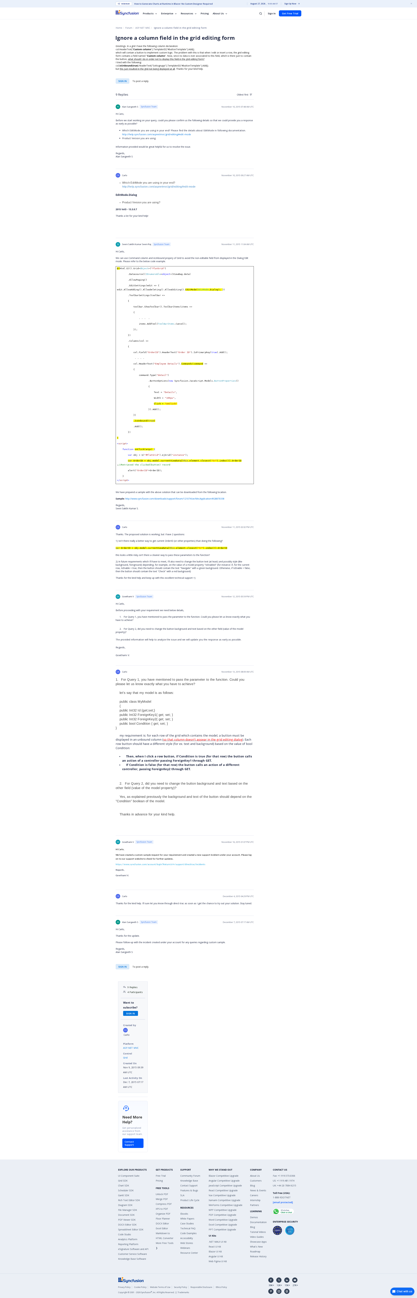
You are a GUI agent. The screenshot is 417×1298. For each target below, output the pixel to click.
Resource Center (189, 1252)
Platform (128, 1043)
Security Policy (180, 1287)
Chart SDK (123, 1185)
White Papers (187, 1218)
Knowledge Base (189, 1180)
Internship (255, 1200)
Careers (254, 1195)
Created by (129, 1025)
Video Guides (257, 1236)
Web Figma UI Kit (218, 1261)
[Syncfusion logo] (127, 12)
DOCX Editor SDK (127, 1224)
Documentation (258, 1222)
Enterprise (167, 13)
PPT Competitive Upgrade (222, 1229)
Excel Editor (162, 1228)
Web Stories (186, 1243)
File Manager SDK (127, 1209)
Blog (252, 1185)
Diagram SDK (125, 1205)
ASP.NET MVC (142, 27)
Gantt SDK (123, 1195)
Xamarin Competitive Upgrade (224, 1200)
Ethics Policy (221, 1287)
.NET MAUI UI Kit (218, 1241)
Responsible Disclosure (201, 1287)
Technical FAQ (187, 1228)
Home (119, 27)
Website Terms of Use (160, 1287)
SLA (182, 1195)
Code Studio (124, 1234)
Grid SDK (123, 1180)
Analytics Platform (127, 1239)
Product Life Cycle (189, 1200)
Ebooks (184, 1213)
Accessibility (186, 1238)
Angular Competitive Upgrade (224, 1180)
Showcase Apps (258, 1241)
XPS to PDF (162, 1208)
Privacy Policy (124, 1287)
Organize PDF (163, 1213)
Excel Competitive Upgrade (223, 1224)
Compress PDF (164, 1203)
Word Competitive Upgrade (223, 1219)
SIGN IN (122, 81)
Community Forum (190, 1175)
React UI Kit (215, 1246)
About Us (218, 13)
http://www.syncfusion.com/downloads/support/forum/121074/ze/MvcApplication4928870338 (174, 498)
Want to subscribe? (130, 1005)
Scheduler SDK (126, 1190)
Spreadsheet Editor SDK (130, 1229)
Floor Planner (163, 1218)
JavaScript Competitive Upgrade (225, 1185)
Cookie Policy (140, 1287)
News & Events (258, 1190)
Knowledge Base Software (132, 1258)
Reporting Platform (128, 1244)
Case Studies (187, 1223)
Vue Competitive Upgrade (222, 1195)
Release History (258, 1256)
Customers (256, 1180)
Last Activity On (132, 1078)
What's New (256, 1246)
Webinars (185, 1247)
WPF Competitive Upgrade (223, 1209)
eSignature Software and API (133, 1249)
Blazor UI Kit (215, 1251)
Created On (130, 1063)
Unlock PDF (162, 1194)
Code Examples (188, 1233)
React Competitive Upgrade (223, 1190)
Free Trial (161, 1175)
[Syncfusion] (131, 1279)
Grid (125, 1057)
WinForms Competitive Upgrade (225, 1205)
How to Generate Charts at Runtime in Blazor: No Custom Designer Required (173, 3)
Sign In (272, 13)
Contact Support (129, 1143)
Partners (254, 1205)
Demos (254, 1217)
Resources (187, 13)
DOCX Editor (162, 1223)
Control (127, 1053)
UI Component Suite (128, 1175)
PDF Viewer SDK (127, 1219)
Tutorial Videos (258, 1231)
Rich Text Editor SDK (129, 1200)
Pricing (205, 13)
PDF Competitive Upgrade (222, 1214)
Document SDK (126, 1214)
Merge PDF (162, 1199)
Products (148, 13)
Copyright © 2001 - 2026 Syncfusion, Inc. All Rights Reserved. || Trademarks (153, 1292)
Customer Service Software (132, 1253)
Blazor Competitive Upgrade (223, 1175)
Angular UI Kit (216, 1256)
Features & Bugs (189, 1190)
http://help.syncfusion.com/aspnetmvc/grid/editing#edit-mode (156, 134)
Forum (128, 27)
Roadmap (255, 1251)
